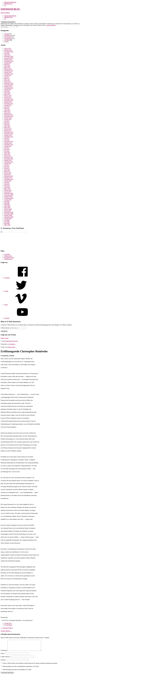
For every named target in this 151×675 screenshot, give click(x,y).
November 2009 (8, 195)
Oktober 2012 (8, 143)
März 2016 (7, 94)
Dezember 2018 (8, 56)
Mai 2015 (7, 108)
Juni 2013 (7, 140)
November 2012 (8, 141)
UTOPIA (6, 40)
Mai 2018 (7, 64)
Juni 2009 (7, 203)
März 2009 (7, 207)
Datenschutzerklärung (10, 2)
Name (3, 653)
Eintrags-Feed (8, 256)
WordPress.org (8, 259)
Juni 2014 (7, 122)
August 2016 (7, 89)
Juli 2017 (6, 77)
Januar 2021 (7, 48)
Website (3, 660)
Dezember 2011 (8, 157)
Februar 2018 (8, 69)
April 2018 (7, 66)
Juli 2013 (6, 138)
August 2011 (7, 163)
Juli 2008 (6, 220)
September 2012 (8, 144)
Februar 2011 (8, 173)
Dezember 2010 (8, 176)
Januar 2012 (7, 155)
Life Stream (7, 37)
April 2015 (7, 110)
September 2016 (8, 88)
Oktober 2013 (8, 135)
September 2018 (8, 61)
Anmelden (7, 254)
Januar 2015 (7, 113)
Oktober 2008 (8, 215)
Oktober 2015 (8, 102)
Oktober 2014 (8, 118)
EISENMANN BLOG (10, 9)
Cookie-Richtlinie (51, 25)
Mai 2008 (7, 223)
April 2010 (7, 187)
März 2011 (7, 171)
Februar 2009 (8, 209)
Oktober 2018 (8, 59)
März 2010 (7, 188)
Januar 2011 (7, 174)
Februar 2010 (8, 190)
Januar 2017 (7, 81)
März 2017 (7, 80)
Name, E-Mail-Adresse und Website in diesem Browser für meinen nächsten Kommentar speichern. (30, 663)
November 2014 (8, 116)
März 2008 (7, 225)
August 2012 (7, 146)
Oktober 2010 (8, 177)
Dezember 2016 (8, 83)
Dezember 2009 (8, 193)
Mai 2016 (7, 91)
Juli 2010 (6, 182)
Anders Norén (11, 347)
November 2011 (8, 158)
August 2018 (7, 62)
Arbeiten (6, 34)
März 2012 (7, 154)
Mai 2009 (7, 204)
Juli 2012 (6, 147)
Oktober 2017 (8, 72)
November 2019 (8, 51)
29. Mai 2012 (8, 623)
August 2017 (7, 75)
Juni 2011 (7, 166)
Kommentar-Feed (9, 257)
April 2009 (7, 206)
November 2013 (8, 133)
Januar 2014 (7, 130)
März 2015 (7, 111)
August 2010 (7, 181)
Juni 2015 (7, 107)
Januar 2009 (7, 210)
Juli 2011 (6, 165)
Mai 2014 (7, 124)
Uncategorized (8, 38)
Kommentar (4, 650)
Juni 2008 (7, 221)
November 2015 (8, 100)
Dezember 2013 (8, 132)
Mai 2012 (7, 151)
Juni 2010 (7, 184)
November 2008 (8, 214)
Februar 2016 (8, 95)
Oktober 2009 (8, 196)
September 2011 (8, 162)
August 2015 (7, 105)
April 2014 (7, 125)
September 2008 (8, 217)
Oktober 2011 (8, 160)
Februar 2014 (8, 129)
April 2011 (7, 169)
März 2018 (7, 67)
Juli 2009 (6, 201)
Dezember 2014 (8, 114)
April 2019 (7, 55)
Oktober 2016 (8, 86)
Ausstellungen (8, 35)
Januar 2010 (7, 192)
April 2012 (7, 152)
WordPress (12, 344)
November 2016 (8, 84)
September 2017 (8, 73)
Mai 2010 (7, 185)
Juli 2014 (6, 121)
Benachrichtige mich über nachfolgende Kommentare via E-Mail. (21, 666)
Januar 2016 (7, 97)
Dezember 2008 (8, 212)
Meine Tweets (4, 338)
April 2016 (7, 92)
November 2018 (8, 58)
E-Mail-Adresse (5, 328)
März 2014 (7, 127)
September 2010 (8, 179)
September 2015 (8, 103)
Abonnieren (4, 331)
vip (5, 5)
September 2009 (8, 198)
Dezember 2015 (8, 99)
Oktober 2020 (8, 50)
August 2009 (7, 199)
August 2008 (7, 218)
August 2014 (7, 119)
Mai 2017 (7, 78)
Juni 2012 (7, 149)
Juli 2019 (6, 53)
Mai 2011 (6, 168)
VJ (5, 41)
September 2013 (8, 136)
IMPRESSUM (8, 3)
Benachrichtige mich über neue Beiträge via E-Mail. (17, 669)
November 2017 (8, 70)
